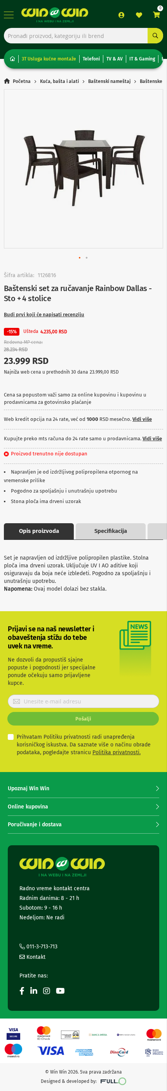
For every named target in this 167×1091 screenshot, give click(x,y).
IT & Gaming (142, 59)
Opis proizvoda (39, 530)
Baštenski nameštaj (109, 81)
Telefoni (91, 59)
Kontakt (35, 957)
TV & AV (114, 59)
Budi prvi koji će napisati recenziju (44, 314)
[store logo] (54, 15)
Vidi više (142, 419)
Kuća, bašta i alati (59, 81)
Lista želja (139, 15)
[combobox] (83, 35)
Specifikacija (110, 530)
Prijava (121, 15)
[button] (80, 258)
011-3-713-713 (41, 946)
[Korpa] (156, 14)
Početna (22, 81)
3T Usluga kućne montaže (49, 59)
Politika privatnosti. (116, 752)
